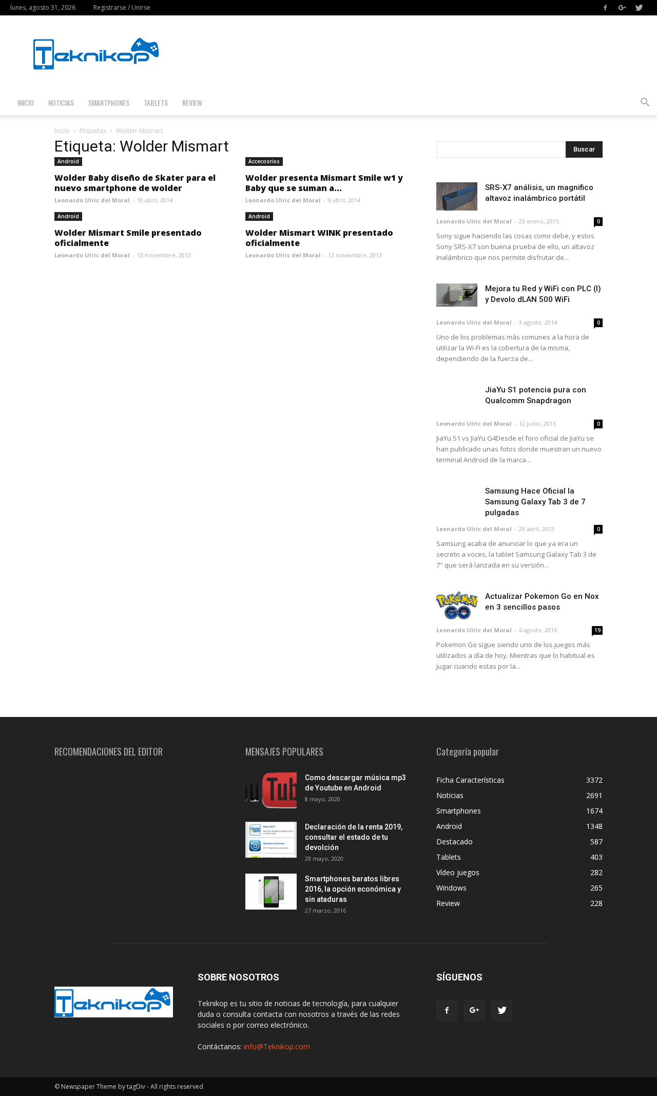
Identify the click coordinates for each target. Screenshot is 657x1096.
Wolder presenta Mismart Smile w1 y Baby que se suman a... (324, 183)
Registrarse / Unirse (121, 7)
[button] (644, 103)
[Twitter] (639, 7)
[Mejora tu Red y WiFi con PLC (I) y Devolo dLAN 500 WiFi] (456, 295)
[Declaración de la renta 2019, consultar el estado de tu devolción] (271, 840)
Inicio (25, 102)
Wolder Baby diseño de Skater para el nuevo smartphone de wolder (135, 183)
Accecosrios (264, 161)
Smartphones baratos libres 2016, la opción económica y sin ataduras (353, 889)
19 (597, 630)
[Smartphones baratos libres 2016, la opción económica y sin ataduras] (271, 892)
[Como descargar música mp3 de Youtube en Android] (271, 790)
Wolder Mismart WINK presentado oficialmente (319, 238)
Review (192, 102)
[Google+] (622, 7)
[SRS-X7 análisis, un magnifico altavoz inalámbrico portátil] (456, 196)
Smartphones (108, 102)
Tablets (156, 102)
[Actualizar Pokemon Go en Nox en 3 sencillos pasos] (456, 605)
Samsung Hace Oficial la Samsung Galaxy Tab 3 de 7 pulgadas (535, 501)
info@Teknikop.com (277, 1046)
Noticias (61, 102)
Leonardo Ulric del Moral (92, 200)
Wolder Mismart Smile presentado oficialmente (128, 238)
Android (68, 161)
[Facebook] (605, 7)
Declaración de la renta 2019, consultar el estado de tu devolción (353, 837)
